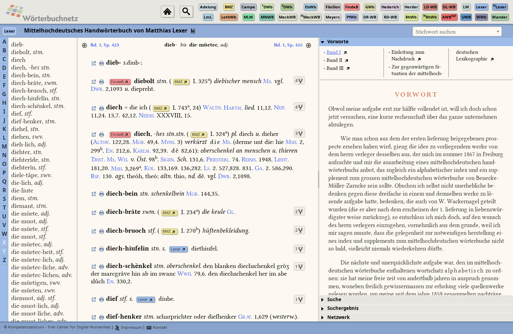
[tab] (416, 42)
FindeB (117, 82)
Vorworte (338, 41)
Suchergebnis (342, 308)
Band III (335, 68)
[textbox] (457, 32)
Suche (334, 299)
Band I (334, 52)
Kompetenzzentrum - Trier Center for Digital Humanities (59, 327)
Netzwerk (338, 317)
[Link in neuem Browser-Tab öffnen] (126, 82)
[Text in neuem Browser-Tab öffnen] (345, 52)
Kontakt (159, 327)
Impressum (131, 327)
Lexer (176, 249)
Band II (334, 60)
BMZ (178, 82)
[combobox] (457, 31)
